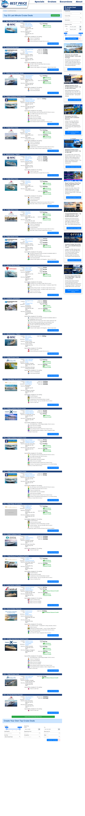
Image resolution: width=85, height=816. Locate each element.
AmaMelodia (28, 507)
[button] (12, 733)
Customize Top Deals (52, 740)
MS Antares (27, 131)
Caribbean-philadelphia (13, 298)
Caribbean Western (29, 413)
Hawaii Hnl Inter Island (12, 47)
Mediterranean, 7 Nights (13, 154)
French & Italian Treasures (14, 609)
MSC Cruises (28, 23)
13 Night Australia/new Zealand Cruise (17, 639)
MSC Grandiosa (28, 337)
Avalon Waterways (29, 359)
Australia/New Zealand (28, 644)
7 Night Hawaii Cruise (12, 236)
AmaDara (27, 559)
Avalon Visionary (28, 360)
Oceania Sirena (28, 612)
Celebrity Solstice (29, 642)
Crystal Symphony (29, 537)
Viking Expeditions (29, 75)
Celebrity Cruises (29, 410)
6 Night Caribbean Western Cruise (16, 408)
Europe (26, 362)
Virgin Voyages (28, 267)
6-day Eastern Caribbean (14, 585)
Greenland (27, 699)
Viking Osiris (28, 213)
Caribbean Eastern (29, 590)
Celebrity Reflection (29, 411)
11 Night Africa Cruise (12, 127)
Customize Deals (55, 15)
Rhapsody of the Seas (30, 100)
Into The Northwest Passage (15, 694)
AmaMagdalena (28, 382)
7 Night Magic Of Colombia (14, 379)
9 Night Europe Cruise (13, 357)
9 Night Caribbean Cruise (14, 534)
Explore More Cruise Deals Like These (33, 716)
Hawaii (26, 53)
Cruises (5, 10)
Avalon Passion (28, 677)
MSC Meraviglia (28, 157)
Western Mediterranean (28, 160)
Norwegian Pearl (29, 303)
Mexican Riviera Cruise (13, 265)
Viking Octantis (28, 76)
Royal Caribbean (28, 98)
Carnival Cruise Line (29, 587)
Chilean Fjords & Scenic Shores (15, 73)
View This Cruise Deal (53, 43)
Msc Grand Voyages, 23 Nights (14, 21)
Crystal (26, 536)
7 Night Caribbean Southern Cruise (16, 96)
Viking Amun (28, 182)
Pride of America (29, 51)
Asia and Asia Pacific (29, 560)
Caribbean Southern (29, 101)
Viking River (27, 129)
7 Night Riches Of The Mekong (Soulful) (18, 556)
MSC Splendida (28, 24)
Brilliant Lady (28, 268)
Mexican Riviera (28, 270)
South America (28, 78)
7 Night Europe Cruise (13, 674)
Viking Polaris (28, 698)
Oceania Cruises (28, 611)
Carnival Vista (28, 588)
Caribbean (27, 304)
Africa (26, 132)
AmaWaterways (28, 381)
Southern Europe (29, 26)
